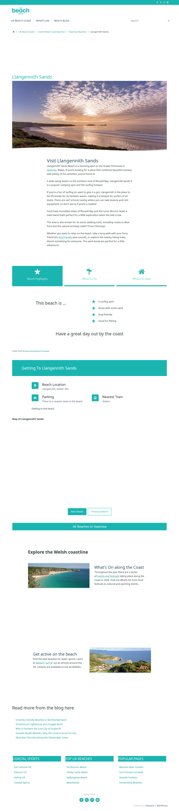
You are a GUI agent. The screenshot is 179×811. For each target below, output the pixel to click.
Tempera (149, 805)
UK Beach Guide (26, 31)
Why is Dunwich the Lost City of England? (38, 728)
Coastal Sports (22, 782)
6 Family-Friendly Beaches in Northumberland (41, 719)
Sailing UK (19, 777)
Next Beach (77, 511)
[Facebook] (157, 2)
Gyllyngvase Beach (77, 777)
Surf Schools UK (22, 767)
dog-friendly (65, 237)
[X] (160, 2)
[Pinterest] (164, 2)
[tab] (37, 276)
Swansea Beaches (77, 31)
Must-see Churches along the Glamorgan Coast (42, 737)
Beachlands (73, 782)
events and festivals (108, 576)
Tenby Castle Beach (77, 772)
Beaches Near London (131, 767)
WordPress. (162, 805)
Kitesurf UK (20, 772)
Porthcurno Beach (77, 767)
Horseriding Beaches (130, 782)
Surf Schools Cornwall (131, 772)
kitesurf (40, 662)
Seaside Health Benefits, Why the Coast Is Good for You (46, 733)
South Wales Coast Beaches (51, 31)
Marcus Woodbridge (32, 351)
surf (47, 662)
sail (55, 662)
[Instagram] (167, 2)
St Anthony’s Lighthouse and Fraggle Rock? (39, 724)
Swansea (52, 170)
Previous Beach (99, 511)
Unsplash (45, 351)
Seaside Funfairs (128, 777)
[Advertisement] (89, 54)
